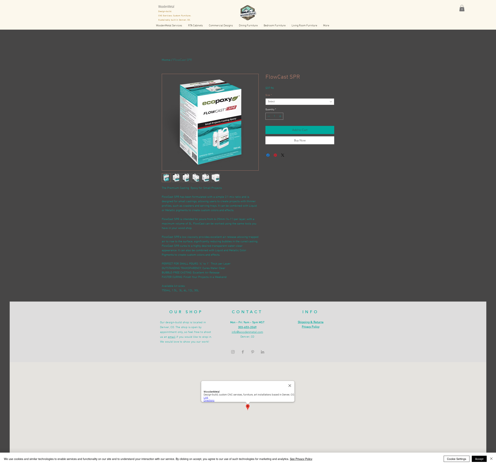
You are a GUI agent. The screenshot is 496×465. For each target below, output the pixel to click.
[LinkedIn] (262, 352)
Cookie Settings (456, 459)
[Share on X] (282, 155)
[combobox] (299, 101)
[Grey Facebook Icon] (242, 352)
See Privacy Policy (301, 459)
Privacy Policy (310, 326)
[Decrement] (268, 116)
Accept (479, 459)
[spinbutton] (274, 116)
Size (268, 95)
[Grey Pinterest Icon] (252, 352)
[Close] (491, 459)
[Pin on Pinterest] (275, 155)
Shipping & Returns (310, 322)
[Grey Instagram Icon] (233, 352)
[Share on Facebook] (268, 155)
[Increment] (280, 116)
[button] (462, 8)
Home (166, 60)
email (172, 337)
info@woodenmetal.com (247, 332)
